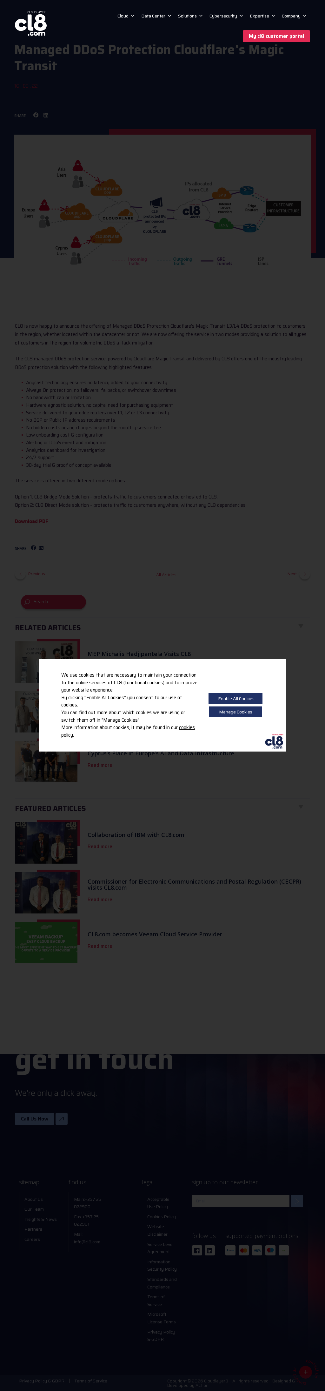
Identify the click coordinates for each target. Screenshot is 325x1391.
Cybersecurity (223, 15)
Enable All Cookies (236, 698)
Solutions (187, 15)
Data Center (153, 15)
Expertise (259, 15)
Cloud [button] (123, 15)
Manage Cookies (235, 711)
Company (291, 15)
